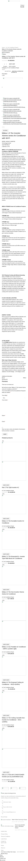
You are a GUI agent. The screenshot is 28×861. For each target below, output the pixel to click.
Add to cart (12, 64)
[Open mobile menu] (1, 6)
